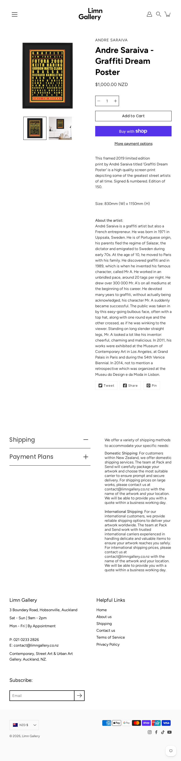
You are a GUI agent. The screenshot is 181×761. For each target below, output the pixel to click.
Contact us (105, 630)
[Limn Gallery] (90, 14)
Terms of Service (110, 637)
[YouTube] (169, 732)
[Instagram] (150, 732)
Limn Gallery (31, 736)
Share (133, 385)
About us (104, 616)
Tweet (109, 385)
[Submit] (79, 695)
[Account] (149, 14)
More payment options (133, 143)
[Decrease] (98, 101)
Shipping (22, 440)
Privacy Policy (107, 644)
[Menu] (14, 14)
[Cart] (168, 14)
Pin (154, 385)
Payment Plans (31, 457)
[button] (158, 14)
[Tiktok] (163, 732)
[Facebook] (156, 732)
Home (101, 610)
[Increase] (115, 101)
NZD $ (24, 725)
